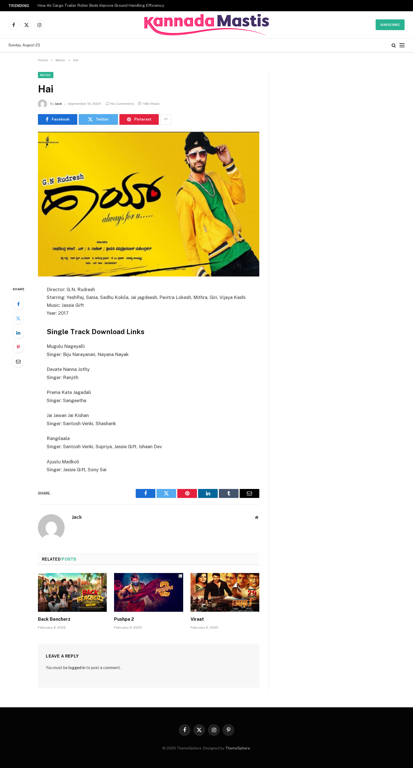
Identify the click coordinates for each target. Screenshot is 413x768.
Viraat (197, 619)
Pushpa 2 (124, 619)
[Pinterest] (18, 347)
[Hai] (148, 204)
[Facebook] (18, 304)
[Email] (18, 361)
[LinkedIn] (18, 332)
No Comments (122, 104)
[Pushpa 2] (148, 592)
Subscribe (390, 25)
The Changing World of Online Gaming (71, 5)
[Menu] (402, 45)
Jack (58, 104)
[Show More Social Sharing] (165, 119)
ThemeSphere (237, 748)
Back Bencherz (54, 619)
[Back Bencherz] (72, 592)
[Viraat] (224, 592)
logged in (77, 667)
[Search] (394, 45)
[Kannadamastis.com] (206, 24)
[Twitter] (18, 318)
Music (45, 75)
